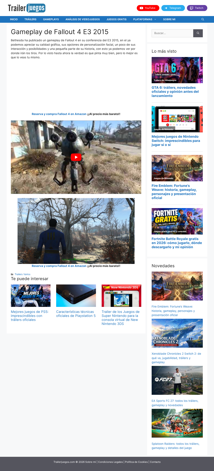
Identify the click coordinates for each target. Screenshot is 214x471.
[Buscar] (198, 33)
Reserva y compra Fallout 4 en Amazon (59, 114)
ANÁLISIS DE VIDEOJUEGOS (83, 19)
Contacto (155, 461)
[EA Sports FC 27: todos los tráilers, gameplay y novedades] (177, 381)
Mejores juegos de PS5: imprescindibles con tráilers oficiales (29, 316)
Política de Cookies (136, 461)
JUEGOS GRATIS (116, 19)
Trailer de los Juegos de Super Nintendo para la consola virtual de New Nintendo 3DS (121, 318)
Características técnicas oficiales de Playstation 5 (76, 314)
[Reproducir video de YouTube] (76, 157)
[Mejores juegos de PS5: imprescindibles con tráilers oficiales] (30, 304)
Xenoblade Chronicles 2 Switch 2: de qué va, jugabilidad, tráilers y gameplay (176, 358)
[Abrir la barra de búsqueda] (202, 19)
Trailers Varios (22, 274)
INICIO (14, 19)
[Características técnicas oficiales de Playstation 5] (76, 304)
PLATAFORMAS (142, 19)
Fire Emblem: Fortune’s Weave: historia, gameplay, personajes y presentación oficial (173, 311)
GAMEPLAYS (51, 19)
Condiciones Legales (110, 461)
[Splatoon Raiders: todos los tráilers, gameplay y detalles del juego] (177, 424)
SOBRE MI (169, 19)
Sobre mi (90, 461)
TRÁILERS (30, 19)
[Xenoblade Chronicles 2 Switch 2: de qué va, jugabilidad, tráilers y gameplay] (177, 334)
